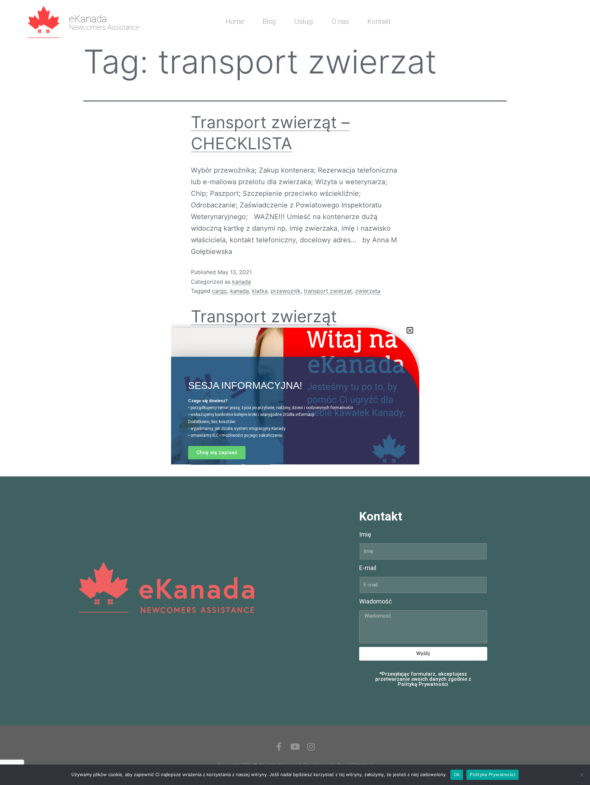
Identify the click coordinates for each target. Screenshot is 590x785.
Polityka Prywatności (492, 774)
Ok (457, 774)
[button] (409, 330)
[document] (295, 392)
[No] (581, 774)
